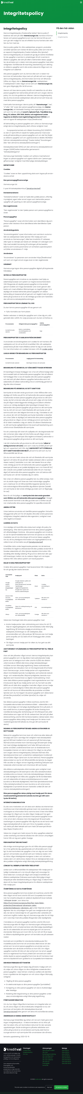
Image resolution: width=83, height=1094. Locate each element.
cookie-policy (47, 349)
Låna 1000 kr (65, 1050)
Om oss (25, 1054)
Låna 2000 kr (66, 1052)
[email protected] (11, 1012)
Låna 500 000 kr (66, 1063)
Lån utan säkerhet (47, 1060)
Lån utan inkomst (47, 1058)
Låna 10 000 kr (66, 1056)
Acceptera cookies (61, 1087)
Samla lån (45, 1065)
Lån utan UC (46, 1061)
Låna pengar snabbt (48, 1050)
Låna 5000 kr (65, 1054)
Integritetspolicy (63, 33)
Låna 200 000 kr (66, 1061)
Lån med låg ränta (47, 1056)
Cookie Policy (27, 1050)
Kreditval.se (38, 1079)
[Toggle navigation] (81, 2)
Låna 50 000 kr (66, 1058)
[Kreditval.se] (7, 2)
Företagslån (46, 1063)
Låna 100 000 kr (66, 1060)
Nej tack (49, 1087)
